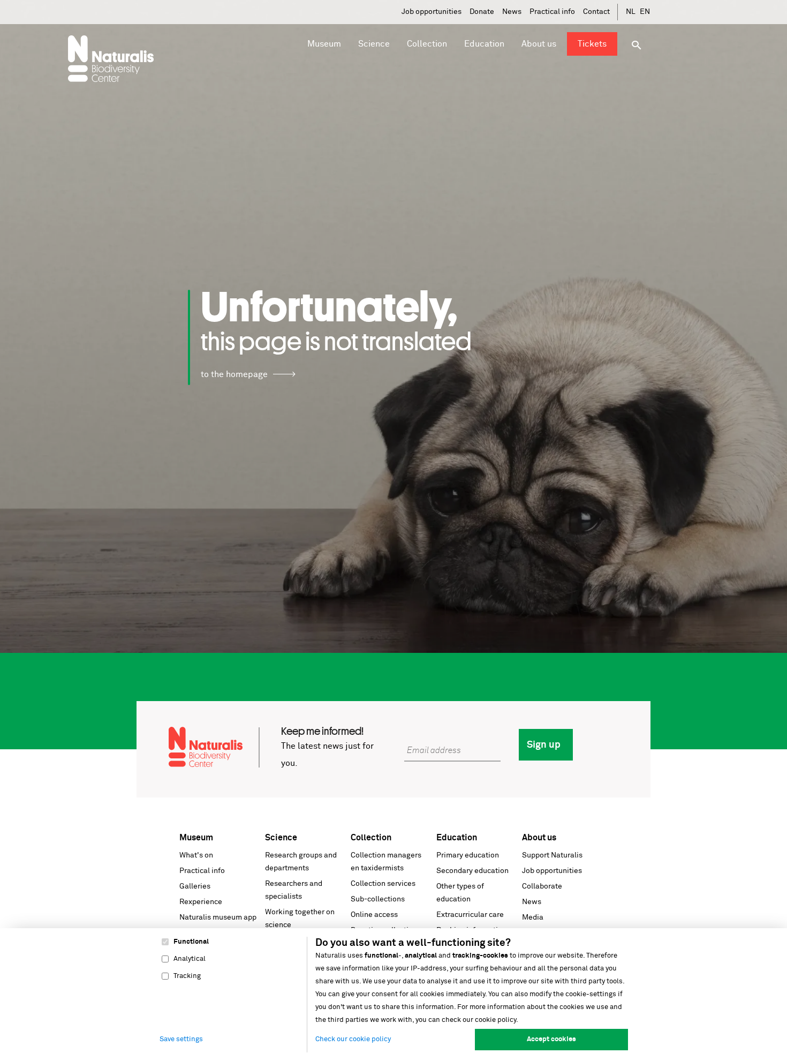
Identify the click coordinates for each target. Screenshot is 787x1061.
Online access (374, 915)
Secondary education (472, 871)
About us (539, 837)
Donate (482, 12)
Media (532, 917)
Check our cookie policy (353, 1039)
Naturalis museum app (217, 917)
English (645, 12)
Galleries (194, 886)
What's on (196, 855)
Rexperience (200, 902)
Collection (371, 837)
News (511, 12)
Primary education (467, 855)
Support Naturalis (552, 855)
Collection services (383, 883)
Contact (596, 12)
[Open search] (636, 45)
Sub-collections (378, 899)
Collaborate (542, 886)
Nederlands (631, 12)
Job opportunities (431, 12)
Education (456, 837)
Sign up (544, 745)
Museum (196, 837)
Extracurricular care (470, 915)
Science (281, 837)
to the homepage (234, 374)
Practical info (552, 12)
